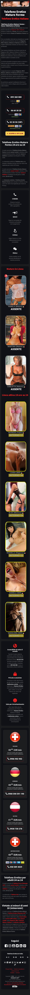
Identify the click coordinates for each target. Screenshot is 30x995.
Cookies (12, 972)
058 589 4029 (16, 867)
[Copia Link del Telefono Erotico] (15, 964)
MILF (18, 29)
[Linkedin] (21, 945)
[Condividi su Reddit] (20, 962)
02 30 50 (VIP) (16, 122)
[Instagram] (10, 945)
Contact (18, 972)
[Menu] (28, 2)
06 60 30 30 (16, 110)
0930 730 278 (16, 829)
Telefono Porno (17, 883)
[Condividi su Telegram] (22, 962)
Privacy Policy (9, 969)
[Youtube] (13, 945)
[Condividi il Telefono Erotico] (5, 962)
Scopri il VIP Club (16, 133)
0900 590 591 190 (16, 794)
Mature (22, 29)
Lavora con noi (15, 971)
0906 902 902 (16, 759)
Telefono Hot (14, 894)
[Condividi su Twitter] (10, 962)
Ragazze (13, 29)
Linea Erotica (22, 917)
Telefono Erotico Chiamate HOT (16, 913)
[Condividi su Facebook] (7, 962)
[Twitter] (17, 945)
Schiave (9, 922)
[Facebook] (6, 945)
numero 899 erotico (11, 918)
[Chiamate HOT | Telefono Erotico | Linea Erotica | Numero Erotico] (2, 2)
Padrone (21, 920)
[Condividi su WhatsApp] (25, 962)
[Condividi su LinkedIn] (17, 962)
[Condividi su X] (15, 962)
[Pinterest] (24, 945)
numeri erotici (14, 171)
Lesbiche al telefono (19, 922)
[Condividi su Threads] (12, 962)
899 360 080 (16, 97)
